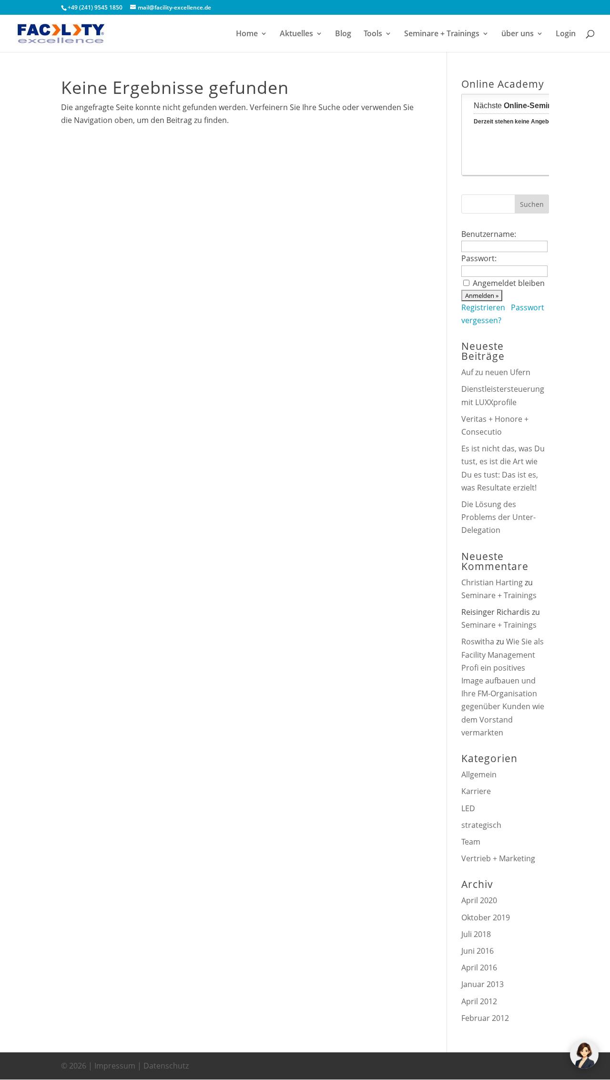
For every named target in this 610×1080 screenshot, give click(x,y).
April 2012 (479, 1001)
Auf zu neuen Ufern (495, 372)
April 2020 (479, 900)
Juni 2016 (477, 951)
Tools (373, 34)
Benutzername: (488, 234)
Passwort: (479, 258)
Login (566, 34)
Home (247, 34)
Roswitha (477, 641)
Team (470, 841)
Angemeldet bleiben (509, 283)
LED (468, 808)
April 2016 (479, 967)
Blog (343, 34)
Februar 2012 (485, 1018)
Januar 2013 (482, 984)
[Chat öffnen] (584, 1054)
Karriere (476, 791)
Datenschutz (166, 1065)
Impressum (114, 1065)
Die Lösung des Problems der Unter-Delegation (498, 517)
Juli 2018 (476, 934)
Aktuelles (296, 34)
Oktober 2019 (485, 917)
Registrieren (483, 307)
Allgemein (479, 774)
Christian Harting (492, 582)
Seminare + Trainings (441, 34)
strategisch (481, 825)
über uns (517, 34)
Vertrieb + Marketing (498, 858)
